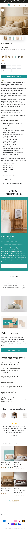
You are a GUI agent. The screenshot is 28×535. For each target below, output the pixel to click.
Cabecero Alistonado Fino (19, 463)
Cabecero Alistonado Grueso (19, 489)
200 (9, 71)
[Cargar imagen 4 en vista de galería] (17, 38)
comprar (14, 266)
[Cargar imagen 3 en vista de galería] (13, 38)
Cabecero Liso (5, 462)
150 (19, 67)
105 (9, 67)
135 (14, 67)
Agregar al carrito (14, 76)
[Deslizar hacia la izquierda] (2, 38)
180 (4, 71)
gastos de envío (14, 49)
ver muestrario (14, 350)
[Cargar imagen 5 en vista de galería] (21, 38)
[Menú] (2, 5)
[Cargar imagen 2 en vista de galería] (9, 38)
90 (3, 67)
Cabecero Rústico (6, 489)
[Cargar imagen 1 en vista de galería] (5, 38)
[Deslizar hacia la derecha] (26, 38)
